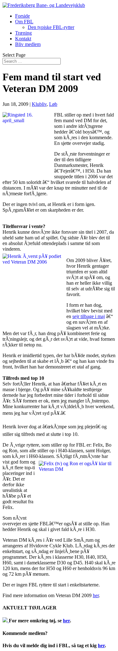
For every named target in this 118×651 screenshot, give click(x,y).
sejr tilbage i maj (88, 316)
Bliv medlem (28, 44)
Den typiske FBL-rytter (51, 27)
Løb (53, 104)
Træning (23, 33)
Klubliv (39, 104)
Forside (22, 16)
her (96, 595)
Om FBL (24, 21)
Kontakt (23, 38)
